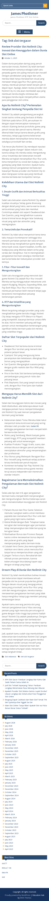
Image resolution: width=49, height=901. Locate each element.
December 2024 (11, 786)
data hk (5, 872)
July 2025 (8, 764)
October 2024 (10, 792)
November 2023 (11, 827)
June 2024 (9, 805)
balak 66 (35, 426)
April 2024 (9, 811)
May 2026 (9, 732)
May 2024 (9, 808)
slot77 (4, 863)
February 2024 (11, 817)
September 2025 (11, 757)
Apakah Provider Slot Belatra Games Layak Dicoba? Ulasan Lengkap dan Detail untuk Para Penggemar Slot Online (26, 694)
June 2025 (9, 767)
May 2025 (9, 770)
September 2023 (11, 833)
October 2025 (10, 754)
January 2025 (10, 783)
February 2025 (11, 779)
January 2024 (10, 820)
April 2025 (9, 773)
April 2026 (9, 735)
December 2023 (11, 824)
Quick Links (8, 5)
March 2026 (10, 738)
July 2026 (8, 726)
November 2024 (11, 789)
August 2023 (10, 836)
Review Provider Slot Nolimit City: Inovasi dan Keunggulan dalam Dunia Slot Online (24, 50)
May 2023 (9, 846)
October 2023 (10, 830)
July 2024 (8, 801)
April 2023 (9, 849)
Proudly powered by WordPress (17, 895)
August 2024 (10, 798)
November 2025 (11, 751)
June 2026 (9, 729)
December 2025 (11, 748)
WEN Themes (25, 898)
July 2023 (8, 839)
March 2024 (10, 814)
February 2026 (11, 741)
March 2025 (10, 776)
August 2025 (10, 760)
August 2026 (10, 722)
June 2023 (9, 843)
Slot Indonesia (10, 656)
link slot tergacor (27, 656)
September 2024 (11, 795)
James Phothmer (24, 14)
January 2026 (10, 745)
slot (3, 877)
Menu (27, 32)
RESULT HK (6, 868)
